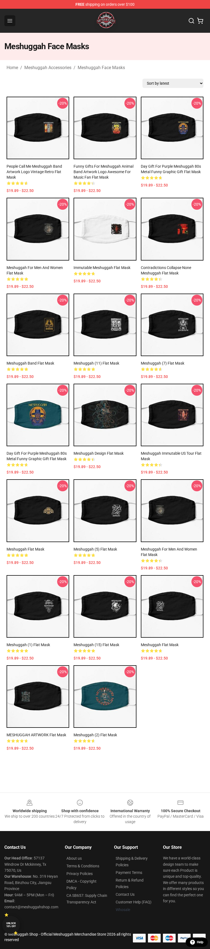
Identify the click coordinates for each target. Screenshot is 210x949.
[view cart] (200, 20)
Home (12, 67)
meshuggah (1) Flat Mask (28, 645)
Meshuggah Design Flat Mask (99, 453)
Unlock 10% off (11, 925)
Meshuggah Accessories (47, 67)
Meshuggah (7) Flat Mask (162, 363)
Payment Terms (129, 872)
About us (74, 858)
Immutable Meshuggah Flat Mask (102, 267)
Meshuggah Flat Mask (25, 549)
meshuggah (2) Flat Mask (95, 735)
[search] (191, 20)
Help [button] (200, 942)
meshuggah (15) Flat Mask (96, 645)
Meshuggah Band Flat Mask (30, 363)
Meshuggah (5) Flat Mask (95, 549)
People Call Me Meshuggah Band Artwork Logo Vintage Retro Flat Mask (34, 171)
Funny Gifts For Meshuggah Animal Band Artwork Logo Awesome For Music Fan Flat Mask (103, 171)
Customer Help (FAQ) (133, 902)
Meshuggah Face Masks (101, 67)
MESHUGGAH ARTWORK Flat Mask (36, 735)
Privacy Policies (79, 873)
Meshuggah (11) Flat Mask (96, 363)
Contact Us (125, 894)
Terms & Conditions (82, 866)
